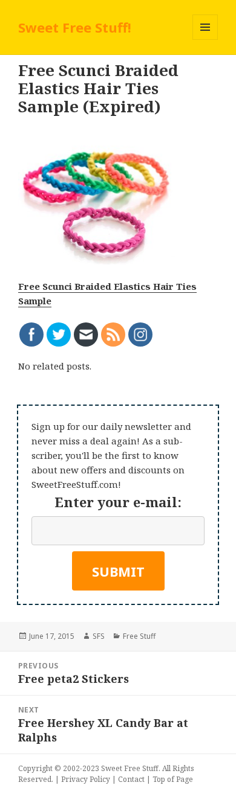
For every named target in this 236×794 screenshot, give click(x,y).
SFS (99, 636)
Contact (131, 779)
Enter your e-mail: (118, 502)
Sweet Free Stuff (130, 768)
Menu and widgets (205, 39)
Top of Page (172, 779)
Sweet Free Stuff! (74, 27)
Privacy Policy (85, 779)
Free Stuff (139, 636)
